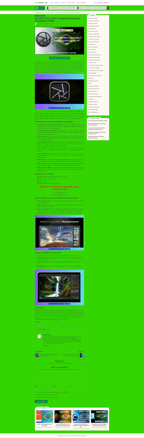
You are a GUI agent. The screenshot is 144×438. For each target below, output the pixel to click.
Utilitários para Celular (93, 107)
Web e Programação (93, 112)
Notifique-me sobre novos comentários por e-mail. (47, 394)
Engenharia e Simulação (94, 57)
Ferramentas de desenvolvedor (95, 65)
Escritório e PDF (92, 62)
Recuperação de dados (93, 88)
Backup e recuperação (93, 34)
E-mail (54, 386)
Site (69, 386)
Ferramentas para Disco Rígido (95, 70)
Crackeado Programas (49, 12)
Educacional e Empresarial (94, 54)
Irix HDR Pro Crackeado (42, 111)
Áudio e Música (92, 28)
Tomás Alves (47, 335)
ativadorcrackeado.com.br (70, 70)
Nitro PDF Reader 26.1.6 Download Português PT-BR (97, 124)
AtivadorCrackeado (40, 12)
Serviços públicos (92, 91)
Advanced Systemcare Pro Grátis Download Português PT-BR (71, 7)
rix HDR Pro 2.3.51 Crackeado (42, 61)
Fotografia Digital (92, 73)
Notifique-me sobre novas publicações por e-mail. (47, 397)
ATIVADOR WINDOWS (93, 26)
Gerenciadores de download (94, 75)
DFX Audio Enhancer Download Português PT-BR (96, 137)
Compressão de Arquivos (94, 36)
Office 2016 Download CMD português (97, 120)
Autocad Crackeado (93, 31)
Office (89, 83)
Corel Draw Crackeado (93, 39)
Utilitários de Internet (93, 101)
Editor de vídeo (92, 49)
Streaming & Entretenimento (95, 96)
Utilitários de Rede (92, 104)
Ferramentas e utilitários (94, 67)
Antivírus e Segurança (93, 20)
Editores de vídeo (92, 52)
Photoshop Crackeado (93, 86)
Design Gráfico (91, 44)
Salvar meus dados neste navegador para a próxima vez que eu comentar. (52, 392)
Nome (36, 386)
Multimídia (90, 78)
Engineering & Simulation (94, 60)
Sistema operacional (93, 93)
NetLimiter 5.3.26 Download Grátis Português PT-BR (103, 7)
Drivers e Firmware (92, 47)
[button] (46, 345)
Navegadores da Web (93, 80)
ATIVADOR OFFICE (93, 23)
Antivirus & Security (93, 18)
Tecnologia (90, 99)
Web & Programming (93, 109)
